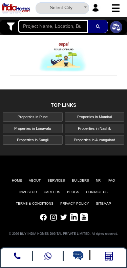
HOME (17, 180)
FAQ (111, 180)
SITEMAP (103, 203)
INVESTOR (28, 192)
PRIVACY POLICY (74, 203)
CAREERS (52, 192)
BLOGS (73, 192)
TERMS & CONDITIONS (35, 203)
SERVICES (56, 180)
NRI (99, 180)
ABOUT (35, 180)
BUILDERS (80, 180)
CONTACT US (97, 192)
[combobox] (62, 7)
